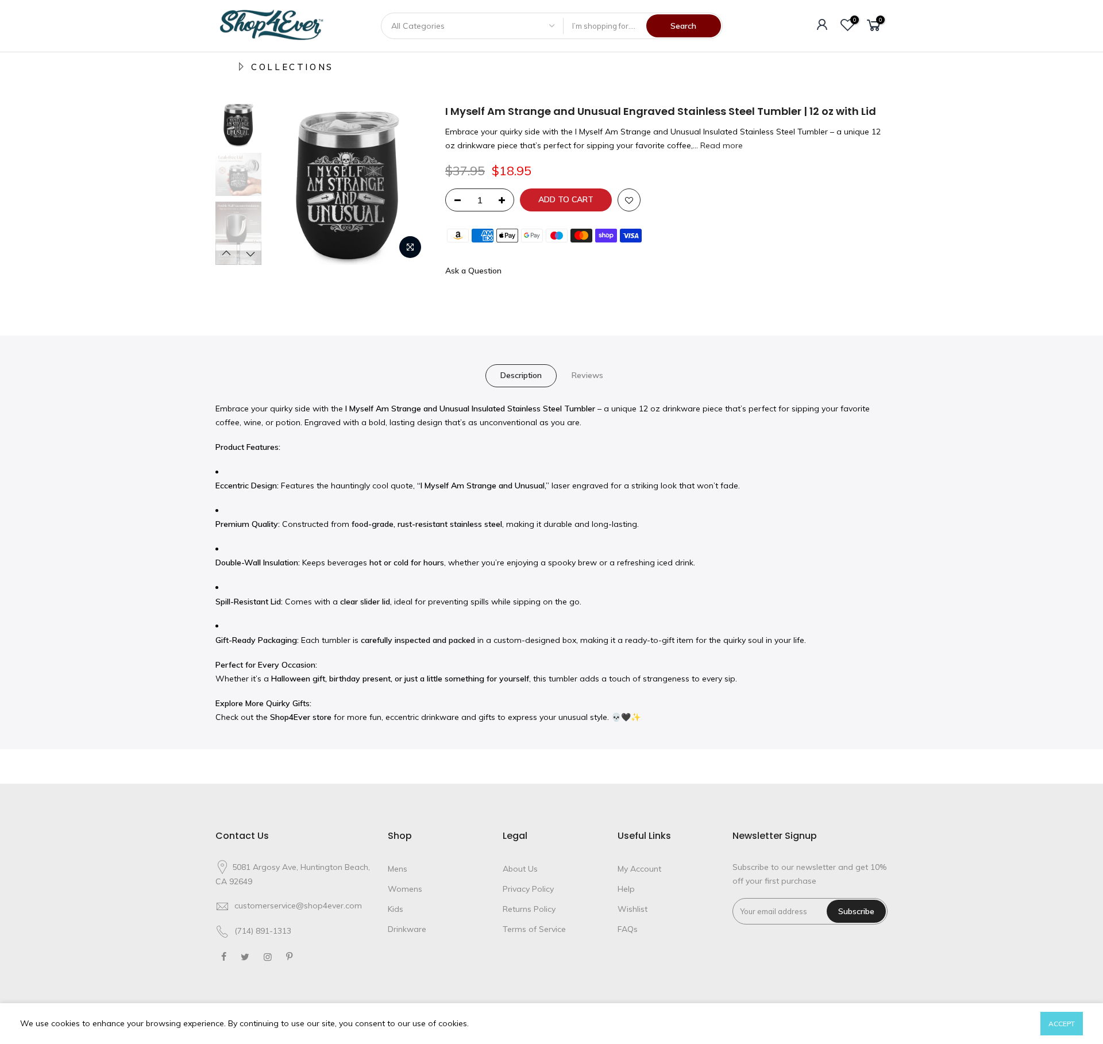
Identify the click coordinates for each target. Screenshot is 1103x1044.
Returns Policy (529, 909)
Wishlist (632, 909)
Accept (1061, 1023)
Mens (397, 869)
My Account (639, 869)
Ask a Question (473, 270)
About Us (520, 869)
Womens (405, 889)
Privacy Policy (528, 889)
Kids (395, 909)
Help (626, 889)
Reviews (587, 375)
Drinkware (407, 929)
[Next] (408, 184)
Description (521, 375)
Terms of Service (534, 929)
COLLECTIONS (292, 66)
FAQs (628, 929)
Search (683, 26)
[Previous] (287, 184)
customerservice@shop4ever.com (298, 905)
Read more (720, 145)
